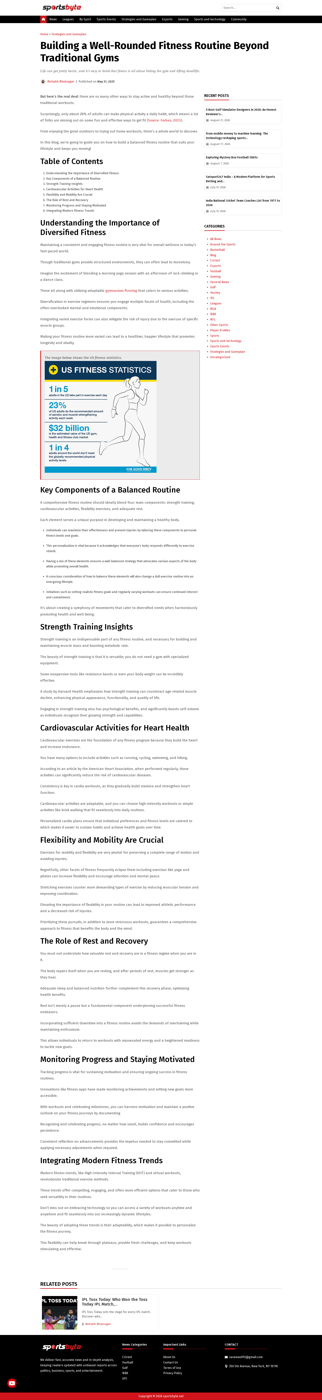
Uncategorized (220, 357)
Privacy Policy (172, 1373)
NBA (213, 314)
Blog (213, 255)
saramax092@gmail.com (246, 1357)
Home (44, 34)
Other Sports (219, 325)
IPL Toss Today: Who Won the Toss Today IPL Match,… (114, 1302)
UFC (124, 1378)
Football (215, 271)
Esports (167, 19)
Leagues (68, 19)
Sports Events (106, 19)
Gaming (183, 19)
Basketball (217, 250)
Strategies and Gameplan (138, 19)
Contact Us (170, 1362)
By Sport (85, 19)
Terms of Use (172, 1368)
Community (239, 19)
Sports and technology (209, 19)
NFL (212, 319)
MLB (213, 309)
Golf (213, 287)
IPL (212, 298)
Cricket (215, 260)
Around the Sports (223, 244)
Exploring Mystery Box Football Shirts (232, 157)
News (53, 19)
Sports (214, 335)
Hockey (215, 292)
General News (219, 282)
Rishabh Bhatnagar (60, 81)
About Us (169, 1357)
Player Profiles (220, 330)
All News (216, 239)
